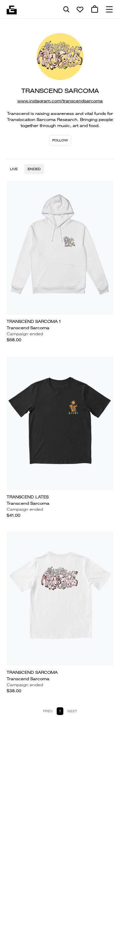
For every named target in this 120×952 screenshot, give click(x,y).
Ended (34, 169)
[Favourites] (80, 9)
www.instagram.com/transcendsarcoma (60, 101)
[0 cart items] (94, 9)
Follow (60, 140)
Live (14, 169)
